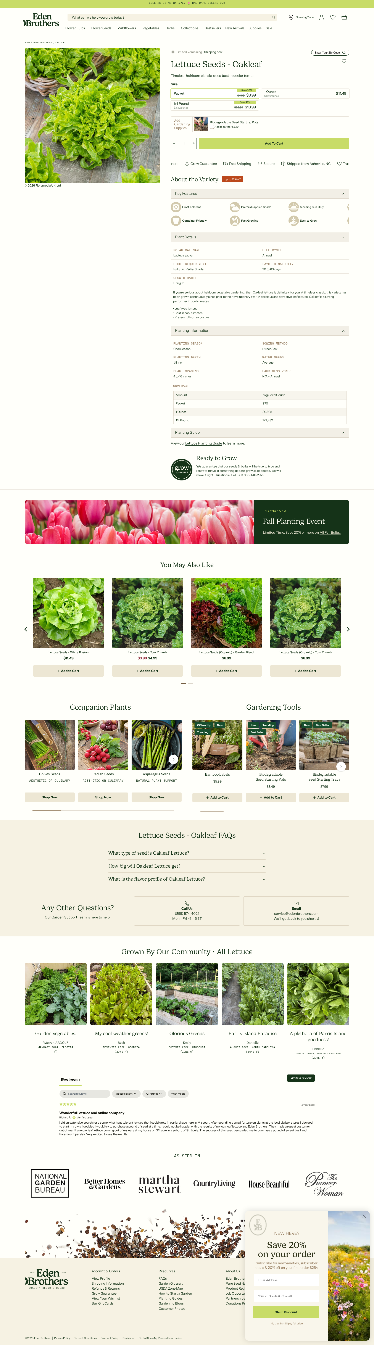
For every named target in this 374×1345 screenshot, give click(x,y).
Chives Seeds (49, 774)
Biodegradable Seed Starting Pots (271, 777)
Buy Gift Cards (102, 1303)
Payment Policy (110, 1338)
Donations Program (240, 1303)
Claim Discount (286, 1312)
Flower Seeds (101, 28)
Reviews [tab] (70, 1079)
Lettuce (59, 42)
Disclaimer (129, 1338)
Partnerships (235, 1298)
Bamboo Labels (217, 774)
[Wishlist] (332, 17)
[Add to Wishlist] (344, 61)
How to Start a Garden (175, 1293)
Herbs (170, 28)
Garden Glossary (171, 1283)
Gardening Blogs (171, 1303)
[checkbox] (178, 1094)
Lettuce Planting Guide (203, 443)
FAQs (163, 1278)
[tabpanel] (187, 1117)
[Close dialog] (364, 1216)
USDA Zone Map (171, 1288)
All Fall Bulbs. (330, 532)
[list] (187, 911)
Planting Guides (170, 1298)
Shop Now (50, 797)
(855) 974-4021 (187, 913)
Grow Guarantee (104, 1293)
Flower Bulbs (75, 28)
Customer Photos (172, 1308)
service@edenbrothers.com (296, 913)
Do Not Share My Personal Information (160, 1338)
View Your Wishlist (106, 1298)
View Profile (101, 1278)
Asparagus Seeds (156, 774)
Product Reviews (238, 1288)
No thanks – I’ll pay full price (287, 1323)
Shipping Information (108, 1283)
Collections (189, 28)
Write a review (300, 1078)
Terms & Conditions (85, 1338)
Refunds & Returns (106, 1288)
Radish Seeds (103, 774)
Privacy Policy (62, 1338)
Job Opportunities (239, 1293)
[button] (76, 28)
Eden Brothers (42, 1338)
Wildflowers (127, 28)
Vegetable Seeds (42, 42)
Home (27, 42)
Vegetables (150, 28)
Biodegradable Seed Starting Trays (324, 777)
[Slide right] (173, 759)
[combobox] (172, 17)
